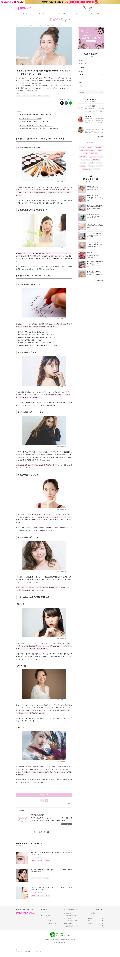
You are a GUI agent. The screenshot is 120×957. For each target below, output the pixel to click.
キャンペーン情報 (60, 14)
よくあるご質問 (95, 14)
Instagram (90, 918)
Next (69, 803)
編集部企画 (98, 147)
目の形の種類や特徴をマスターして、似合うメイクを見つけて (38, 129)
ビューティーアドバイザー (48, 923)
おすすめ (90, 147)
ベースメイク (82, 64)
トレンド (39, 878)
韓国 (86, 153)
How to (18, 95)
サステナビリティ (40, 951)
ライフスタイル (86, 169)
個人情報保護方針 (55, 939)
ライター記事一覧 (67, 824)
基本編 (99, 150)
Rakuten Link (91, 923)
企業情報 (47, 939)
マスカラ (33, 95)
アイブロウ (40, 860)
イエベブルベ (96, 159)
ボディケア (81, 71)
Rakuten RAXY (24, 8)
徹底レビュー (94, 153)
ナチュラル (47, 860)
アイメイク (23, 93)
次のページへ (44, 795)
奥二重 (47, 895)
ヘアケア (80, 75)
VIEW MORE (100, 137)
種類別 (39, 95)
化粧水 (99, 163)
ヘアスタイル (85, 159)
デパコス (91, 166)
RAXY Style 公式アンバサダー (87, 150)
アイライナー (46, 95)
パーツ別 (46, 878)
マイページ (44, 918)
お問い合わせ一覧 (29, 951)
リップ (100, 156)
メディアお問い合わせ (70, 915)
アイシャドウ (25, 95)
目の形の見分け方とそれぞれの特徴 (30, 118)
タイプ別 (96, 169)
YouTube (90, 926)
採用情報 (73, 939)
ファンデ (99, 166)
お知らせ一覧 (67, 913)
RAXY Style (42, 14)
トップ (25, 14)
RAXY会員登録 (91, 913)
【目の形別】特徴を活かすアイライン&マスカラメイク (36, 125)
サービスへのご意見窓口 (70, 920)
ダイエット (82, 166)
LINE (89, 920)
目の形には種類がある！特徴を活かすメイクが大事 (35, 115)
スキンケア (81, 60)
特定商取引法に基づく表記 (71, 926)
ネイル (80, 78)
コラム (80, 82)
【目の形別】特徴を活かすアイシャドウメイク (33, 122)
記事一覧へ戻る (44, 832)
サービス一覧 (19, 951)
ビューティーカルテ (46, 920)
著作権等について (65, 939)
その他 (80, 86)
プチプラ (83, 163)
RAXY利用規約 (68, 923)
